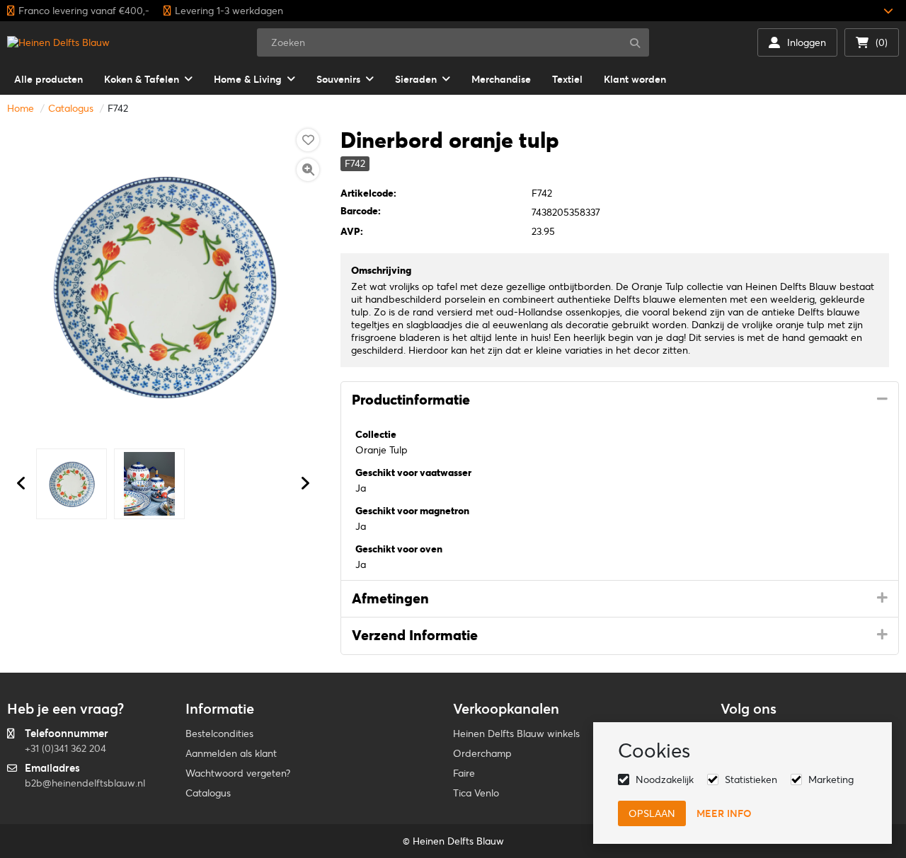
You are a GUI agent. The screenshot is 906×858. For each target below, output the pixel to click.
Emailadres (52, 768)
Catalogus (70, 108)
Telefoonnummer (66, 733)
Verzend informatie (415, 635)
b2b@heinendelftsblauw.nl (85, 783)
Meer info (724, 813)
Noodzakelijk (665, 779)
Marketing (831, 779)
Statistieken (751, 779)
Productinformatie (411, 399)
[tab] (619, 400)
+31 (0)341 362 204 (65, 748)
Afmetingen (390, 598)
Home (20, 108)
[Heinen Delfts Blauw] (58, 42)
